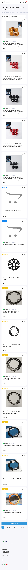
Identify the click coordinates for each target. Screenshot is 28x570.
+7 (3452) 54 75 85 (5, 551)
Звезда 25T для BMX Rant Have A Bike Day (13, 244)
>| (23, 527)
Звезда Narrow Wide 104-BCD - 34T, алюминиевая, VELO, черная (11, 412)
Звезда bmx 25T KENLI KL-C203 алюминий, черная (13, 278)
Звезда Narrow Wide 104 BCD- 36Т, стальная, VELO (11, 379)
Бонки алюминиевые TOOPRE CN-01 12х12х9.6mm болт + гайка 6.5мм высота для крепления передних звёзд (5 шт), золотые (13, 45)
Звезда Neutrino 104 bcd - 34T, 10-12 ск (12, 478)
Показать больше (14, 523)
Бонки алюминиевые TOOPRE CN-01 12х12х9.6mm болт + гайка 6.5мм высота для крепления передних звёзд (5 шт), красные (13, 78)
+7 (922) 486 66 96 (5, 552)
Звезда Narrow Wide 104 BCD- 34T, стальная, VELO (11, 345)
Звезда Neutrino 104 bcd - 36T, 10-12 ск (12, 512)
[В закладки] (25, 20)
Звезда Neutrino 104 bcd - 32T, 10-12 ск (12, 445)
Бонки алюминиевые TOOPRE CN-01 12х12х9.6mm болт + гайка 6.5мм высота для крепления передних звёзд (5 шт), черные (13, 112)
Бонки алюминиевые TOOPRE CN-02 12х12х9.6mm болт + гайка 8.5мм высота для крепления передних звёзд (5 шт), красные (13, 145)
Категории (4, 16)
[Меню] (2, 2)
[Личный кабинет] (23, 2)
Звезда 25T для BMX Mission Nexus (12, 210)
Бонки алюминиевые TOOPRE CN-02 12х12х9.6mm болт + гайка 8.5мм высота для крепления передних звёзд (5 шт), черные (13, 179)
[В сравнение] (23, 20)
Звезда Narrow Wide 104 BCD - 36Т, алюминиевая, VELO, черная (11, 312)
